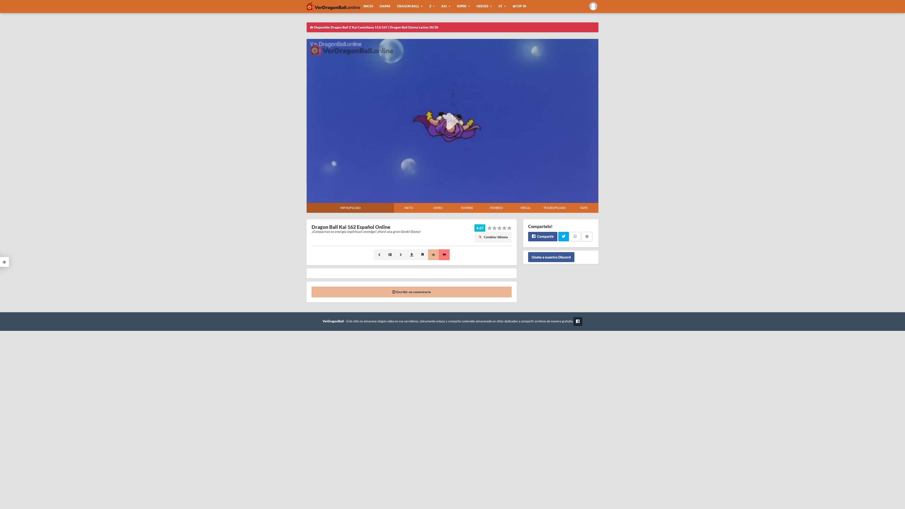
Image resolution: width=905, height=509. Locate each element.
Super (461, 6)
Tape (584, 208)
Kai (444, 6)
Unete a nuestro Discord (551, 257)
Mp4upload (350, 208)
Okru (438, 208)
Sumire (467, 208)
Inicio (368, 6)
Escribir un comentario (413, 292)
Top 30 (521, 6)
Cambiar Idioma (495, 237)
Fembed (496, 208)
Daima (385, 6)
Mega (525, 208)
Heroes (482, 6)
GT (500, 6)
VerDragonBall (333, 321)
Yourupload (554, 208)
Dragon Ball (408, 6)
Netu (408, 208)
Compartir (545, 236)
